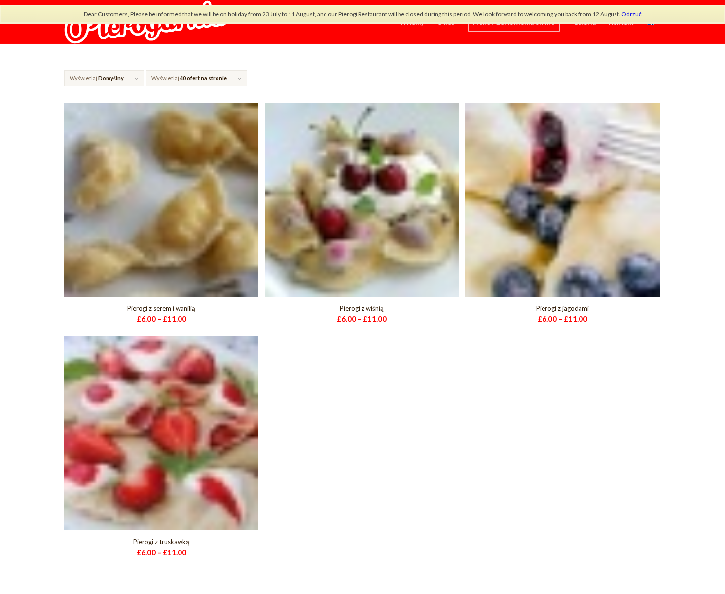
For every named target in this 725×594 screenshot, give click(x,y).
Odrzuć (631, 14)
